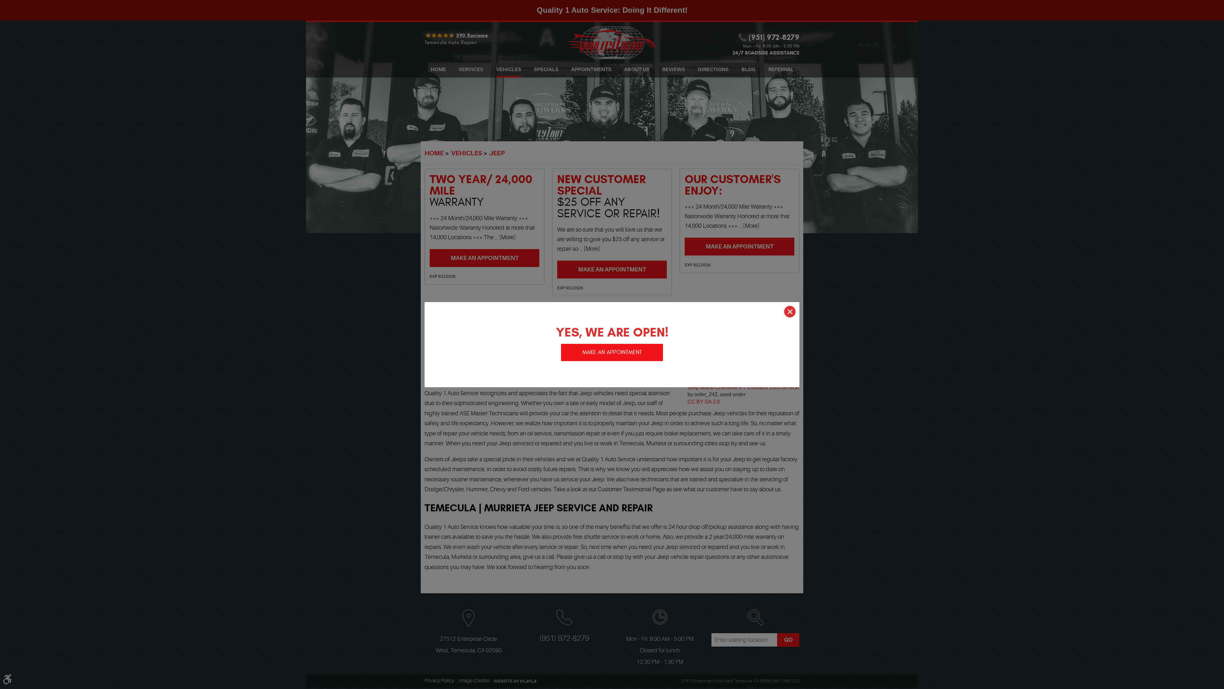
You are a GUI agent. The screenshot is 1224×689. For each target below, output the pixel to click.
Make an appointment (612, 352)
